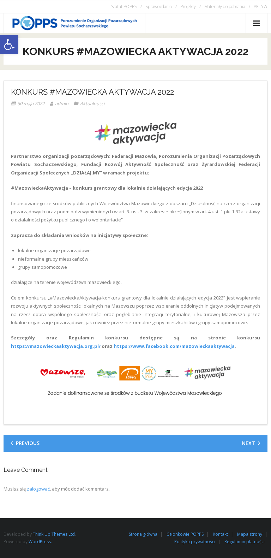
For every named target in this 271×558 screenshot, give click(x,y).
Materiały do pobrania (224, 7)
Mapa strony (249, 534)
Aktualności (92, 103)
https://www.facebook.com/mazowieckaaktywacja (174, 346)
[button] (9, 44)
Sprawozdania (158, 7)
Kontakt (220, 534)
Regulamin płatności (244, 542)
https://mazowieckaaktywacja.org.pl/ (56, 346)
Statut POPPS (124, 7)
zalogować (38, 489)
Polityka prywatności (194, 542)
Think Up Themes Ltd (54, 534)
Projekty (188, 7)
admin (61, 103)
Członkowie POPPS (185, 534)
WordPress (40, 542)
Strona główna (143, 534)
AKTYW (260, 7)
